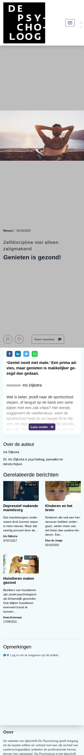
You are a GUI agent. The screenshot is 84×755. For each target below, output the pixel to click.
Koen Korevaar (12, 617)
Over (8, 731)
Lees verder (40, 427)
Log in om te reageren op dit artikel (34, 655)
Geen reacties (44, 339)
